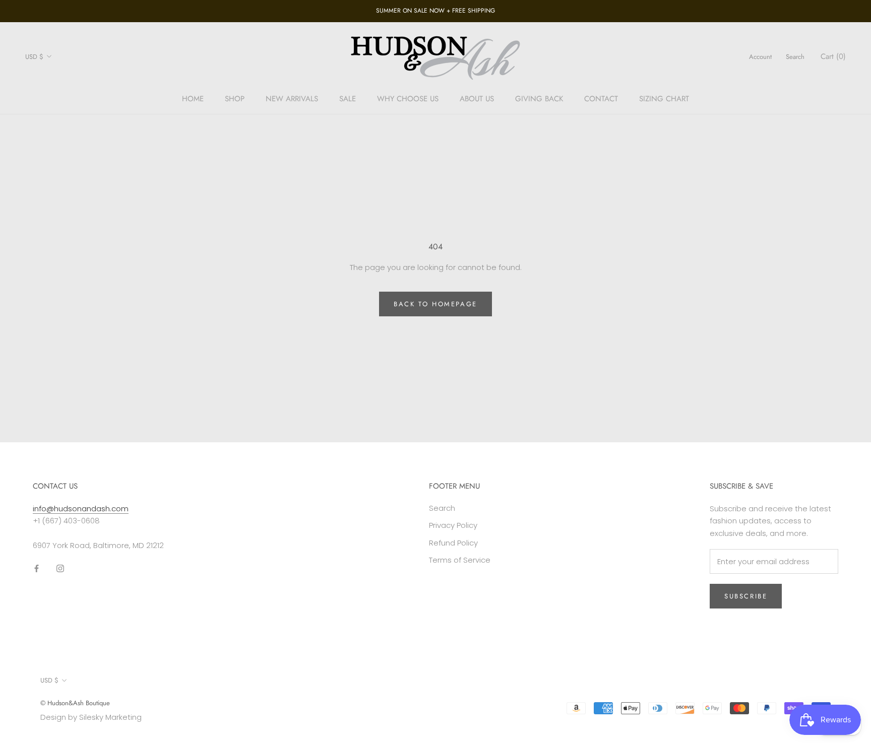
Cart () (833, 56)
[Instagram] (60, 568)
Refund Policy (453, 542)
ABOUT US (477, 98)
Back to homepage (435, 304)
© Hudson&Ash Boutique (75, 703)
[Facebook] (36, 568)
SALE (347, 98)
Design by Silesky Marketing (91, 717)
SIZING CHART (664, 98)
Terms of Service (459, 560)
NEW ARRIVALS (292, 98)
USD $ (34, 56)
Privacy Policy (453, 525)
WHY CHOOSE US (408, 98)
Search (795, 56)
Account (760, 56)
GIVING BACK (539, 98)
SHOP (234, 98)
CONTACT (601, 98)
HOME (193, 98)
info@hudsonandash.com (81, 508)
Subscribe (745, 596)
